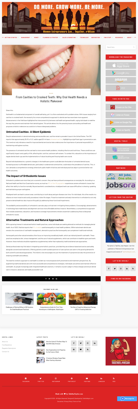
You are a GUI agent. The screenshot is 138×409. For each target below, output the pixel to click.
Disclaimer (60, 401)
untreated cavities (56, 139)
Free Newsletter (7, 345)
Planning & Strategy (50, 37)
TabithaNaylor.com (128, 252)
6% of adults (37, 227)
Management (25, 37)
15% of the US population (56, 183)
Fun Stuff (107, 37)
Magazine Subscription (9, 348)
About (129, 37)
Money (36, 37)
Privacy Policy (68, 401)
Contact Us (5, 351)
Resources (119, 37)
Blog (51, 93)
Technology (84, 37)
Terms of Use (77, 401)
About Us (5, 341)
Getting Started (11, 37)
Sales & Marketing (69, 37)
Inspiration (95, 37)
